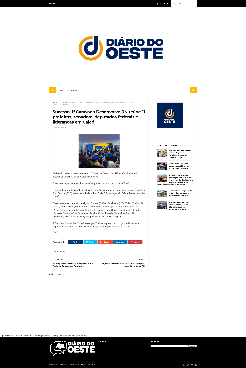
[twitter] (164, 3)
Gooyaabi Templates (87, 365)
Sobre (60, 90)
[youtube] (157, 3)
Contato (72, 90)
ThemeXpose (62, 365)
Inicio (52, 4)
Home (55, 103)
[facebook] (167, 3)
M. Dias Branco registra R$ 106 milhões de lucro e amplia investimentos (180, 193)
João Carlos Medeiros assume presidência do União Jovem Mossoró (179, 166)
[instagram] (161, 3)
